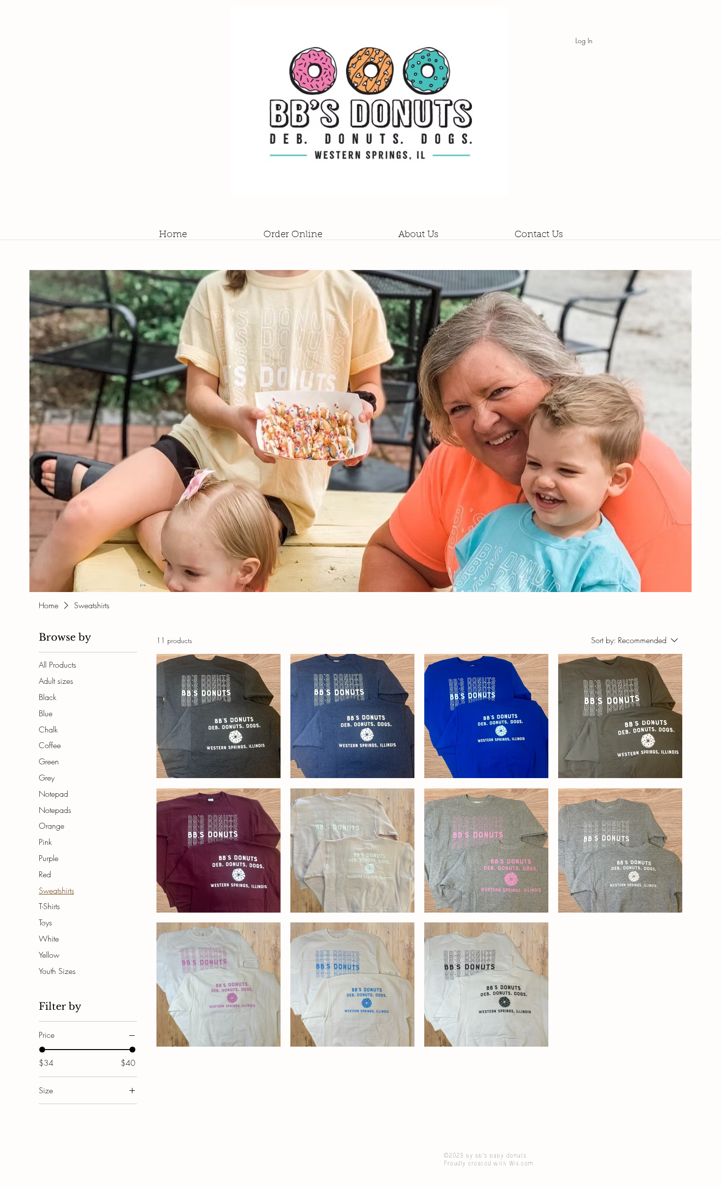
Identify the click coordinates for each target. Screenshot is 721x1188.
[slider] (42, 1049)
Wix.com (521, 1163)
